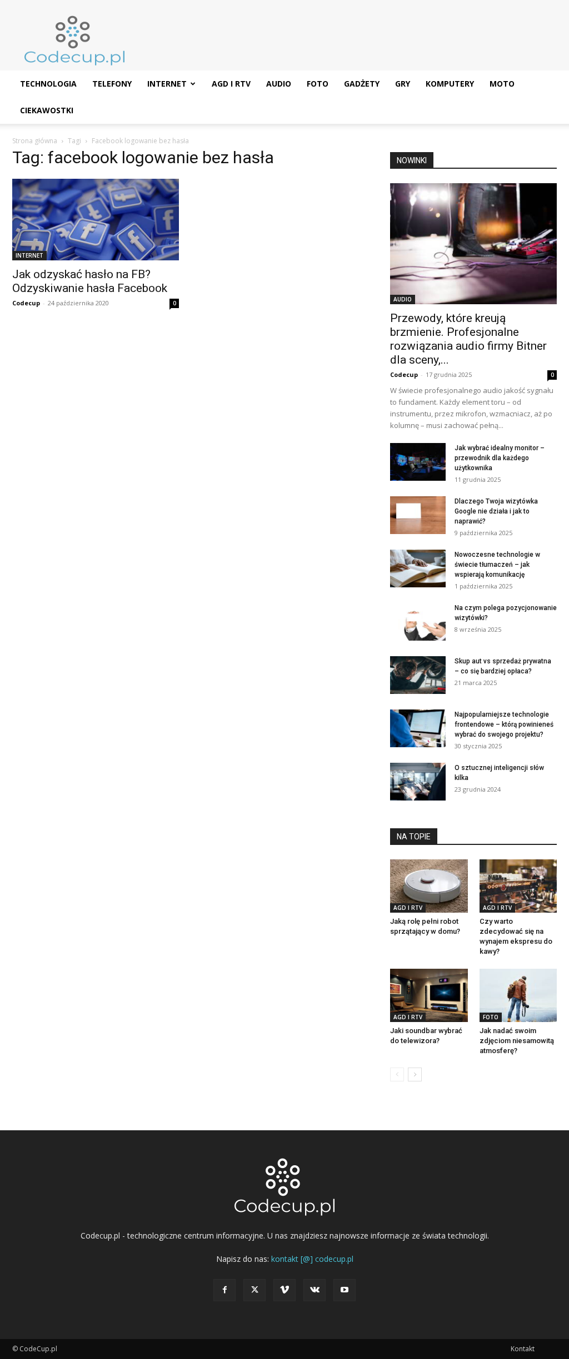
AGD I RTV (231, 83)
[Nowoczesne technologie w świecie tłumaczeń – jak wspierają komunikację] (418, 569)
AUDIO (278, 83)
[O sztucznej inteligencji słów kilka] (418, 782)
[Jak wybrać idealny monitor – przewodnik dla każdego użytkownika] (418, 462)
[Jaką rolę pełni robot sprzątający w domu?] (429, 886)
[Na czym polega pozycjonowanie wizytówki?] (418, 622)
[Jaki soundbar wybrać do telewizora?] (429, 995)
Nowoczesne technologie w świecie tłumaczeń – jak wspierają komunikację (497, 564)
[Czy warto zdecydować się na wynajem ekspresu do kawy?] (518, 886)
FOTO (317, 83)
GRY (402, 83)
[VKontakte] (314, 1290)
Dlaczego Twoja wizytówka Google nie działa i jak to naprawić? (496, 511)
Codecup (26, 303)
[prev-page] (397, 1074)
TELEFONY (112, 83)
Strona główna (34, 140)
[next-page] (415, 1074)
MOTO (502, 83)
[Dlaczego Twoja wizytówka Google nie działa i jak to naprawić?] (418, 515)
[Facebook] (224, 1290)
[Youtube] (344, 1290)
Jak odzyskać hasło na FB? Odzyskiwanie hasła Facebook (89, 281)
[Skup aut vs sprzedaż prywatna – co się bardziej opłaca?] (418, 675)
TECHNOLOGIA (48, 83)
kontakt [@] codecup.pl (312, 1259)
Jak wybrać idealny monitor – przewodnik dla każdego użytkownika (500, 458)
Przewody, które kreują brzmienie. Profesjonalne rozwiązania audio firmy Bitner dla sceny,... (468, 338)
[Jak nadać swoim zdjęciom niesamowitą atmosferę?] (518, 995)
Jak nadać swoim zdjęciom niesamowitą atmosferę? (517, 1040)
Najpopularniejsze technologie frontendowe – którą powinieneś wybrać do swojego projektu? (504, 724)
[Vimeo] (284, 1290)
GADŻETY (362, 83)
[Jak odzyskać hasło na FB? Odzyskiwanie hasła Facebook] (95, 219)
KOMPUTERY (450, 83)
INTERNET (167, 83)
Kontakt (523, 1348)
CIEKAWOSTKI (46, 110)
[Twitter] (254, 1290)
